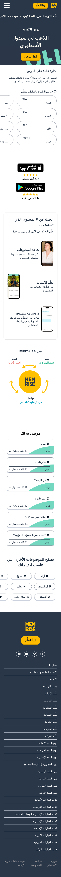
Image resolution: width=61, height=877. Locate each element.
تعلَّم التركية (51, 736)
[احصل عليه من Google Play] (30, 187)
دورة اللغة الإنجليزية (47, 757)
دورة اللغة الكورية (32, 16)
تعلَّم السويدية (50, 729)
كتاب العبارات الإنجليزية (45, 821)
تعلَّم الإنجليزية (50, 707)
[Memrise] (54, 5)
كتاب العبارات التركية (46, 849)
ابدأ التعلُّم (40, 5)
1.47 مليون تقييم (30, 198)
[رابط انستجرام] (18, 654)
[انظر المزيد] (7, 5)
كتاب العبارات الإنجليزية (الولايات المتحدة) (36, 814)
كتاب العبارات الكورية (46, 835)
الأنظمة (53, 679)
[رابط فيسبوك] (42, 654)
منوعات (14, 16)
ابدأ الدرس (30, 56)
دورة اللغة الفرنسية (47, 750)
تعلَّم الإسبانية (50, 714)
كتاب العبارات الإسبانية (45, 828)
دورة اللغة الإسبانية (47, 771)
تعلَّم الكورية (51, 16)
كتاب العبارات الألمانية (46, 800)
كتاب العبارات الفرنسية (45, 807)
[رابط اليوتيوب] (26, 654)
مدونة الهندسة (50, 686)
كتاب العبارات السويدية (45, 842)
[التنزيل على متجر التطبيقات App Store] (30, 167)
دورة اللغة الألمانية (47, 743)
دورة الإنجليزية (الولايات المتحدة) (40, 764)
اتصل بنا (53, 665)
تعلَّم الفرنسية (50, 700)
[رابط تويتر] (34, 654)
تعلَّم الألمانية (50, 693)
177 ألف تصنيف (30, 178)
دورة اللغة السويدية (47, 785)
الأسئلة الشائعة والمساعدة (43, 672)
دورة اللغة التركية (48, 792)
